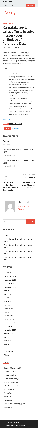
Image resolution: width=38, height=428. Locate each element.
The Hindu (15, 128)
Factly (10, 12)
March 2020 (8, 308)
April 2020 (7, 305)
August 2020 (8, 291)
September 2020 (10, 287)
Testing (6, 141)
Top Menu (8, 2)
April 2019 (7, 348)
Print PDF (6, 119)
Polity (6, 400)
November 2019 (10, 323)
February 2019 (9, 355)
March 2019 (8, 351)
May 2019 (7, 344)
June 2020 (7, 298)
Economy (7, 371)
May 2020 (7, 301)
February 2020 (9, 312)
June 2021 (7, 273)
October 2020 (9, 283)
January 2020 (8, 316)
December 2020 (10, 276)
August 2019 (8, 333)
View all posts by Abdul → (23, 207)
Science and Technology (12, 404)
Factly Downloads (10, 379)
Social (16, 24)
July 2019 (7, 337)
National (7, 389)
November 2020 (10, 280)
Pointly (6, 393)
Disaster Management (12, 368)
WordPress (14, 425)
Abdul (17, 47)
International (8, 382)
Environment (8, 375)
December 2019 (10, 319)
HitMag (23, 425)
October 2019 (9, 326)
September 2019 (10, 330)
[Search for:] (19, 221)
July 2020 (7, 294)
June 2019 (7, 341)
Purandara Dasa (16, 124)
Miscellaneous (8, 24)
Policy (6, 396)
